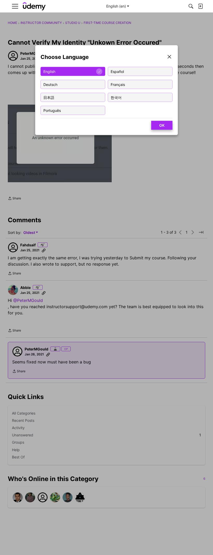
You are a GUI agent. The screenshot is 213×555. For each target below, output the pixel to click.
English (49, 71)
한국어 (116, 97)
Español (117, 71)
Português (52, 110)
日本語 (48, 97)
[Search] (191, 6)
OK (161, 125)
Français (118, 84)
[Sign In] (200, 6)
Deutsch (50, 84)
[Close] (169, 57)
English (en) (116, 6)
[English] (34, 6)
